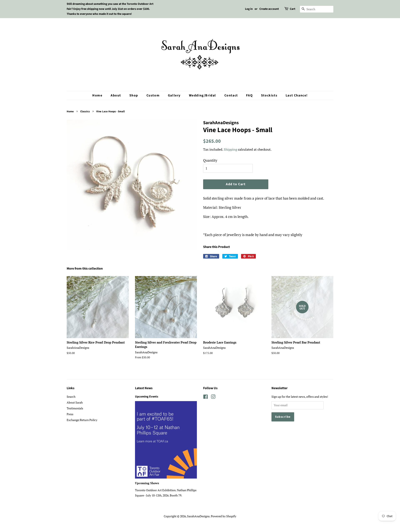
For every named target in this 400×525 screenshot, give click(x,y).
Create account (269, 9)
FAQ (249, 95)
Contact (231, 95)
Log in (249, 9)
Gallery (174, 95)
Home (97, 95)
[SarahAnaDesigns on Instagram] (213, 397)
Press (70, 414)
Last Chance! (297, 95)
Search (71, 397)
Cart (292, 9)
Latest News (143, 388)
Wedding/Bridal (202, 95)
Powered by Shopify (223, 516)
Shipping (230, 149)
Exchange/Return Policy (82, 420)
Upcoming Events (146, 396)
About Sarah (75, 402)
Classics (85, 111)
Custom (153, 95)
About (116, 95)
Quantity (210, 160)
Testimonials (75, 408)
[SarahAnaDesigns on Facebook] (205, 397)
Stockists (269, 95)
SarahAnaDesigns (198, 516)
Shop (133, 95)
